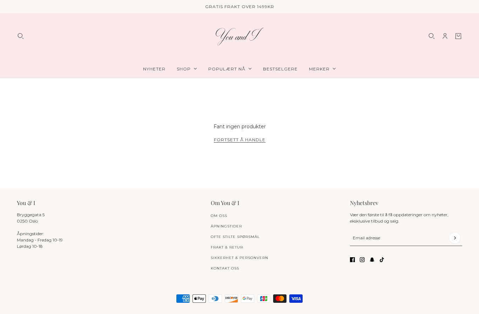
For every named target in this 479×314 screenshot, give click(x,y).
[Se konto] (445, 36)
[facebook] (352, 260)
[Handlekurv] (458, 36)
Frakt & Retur (227, 247)
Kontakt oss (225, 268)
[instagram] (362, 260)
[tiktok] (382, 260)
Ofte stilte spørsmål (235, 236)
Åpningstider (226, 226)
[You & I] (239, 36)
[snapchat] (372, 260)
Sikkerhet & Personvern (239, 257)
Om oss (219, 215)
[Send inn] (455, 238)
